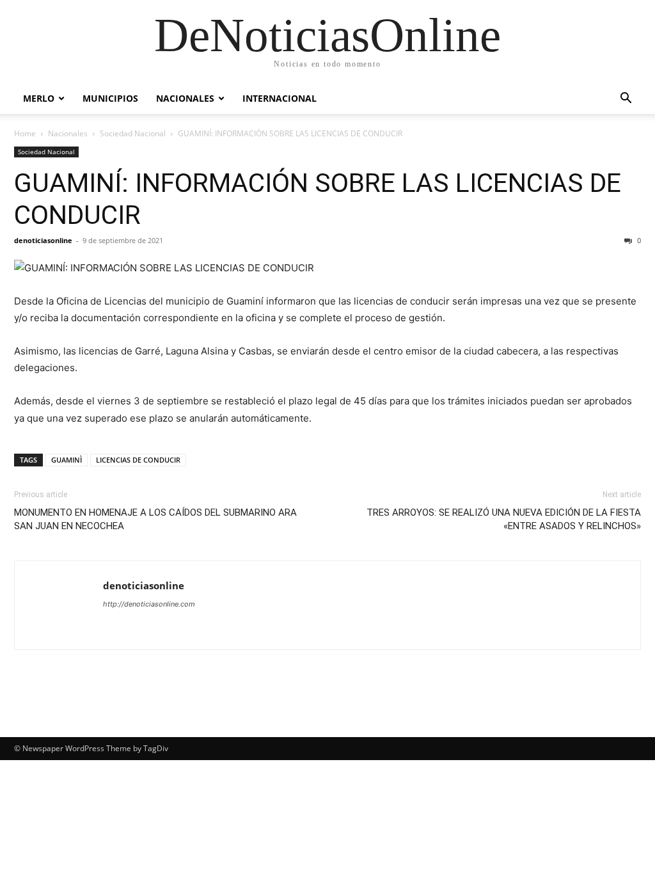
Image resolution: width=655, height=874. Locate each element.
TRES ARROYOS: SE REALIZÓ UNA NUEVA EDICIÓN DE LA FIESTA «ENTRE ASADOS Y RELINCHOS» (504, 519)
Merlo (38, 98)
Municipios (110, 98)
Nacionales (185, 98)
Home (25, 133)
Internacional (279, 98)
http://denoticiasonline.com (149, 604)
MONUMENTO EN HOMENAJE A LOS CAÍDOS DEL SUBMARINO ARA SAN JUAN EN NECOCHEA (155, 519)
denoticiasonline (43, 240)
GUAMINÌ (66, 460)
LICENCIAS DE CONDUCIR (138, 460)
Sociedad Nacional (133, 133)
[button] (625, 99)
